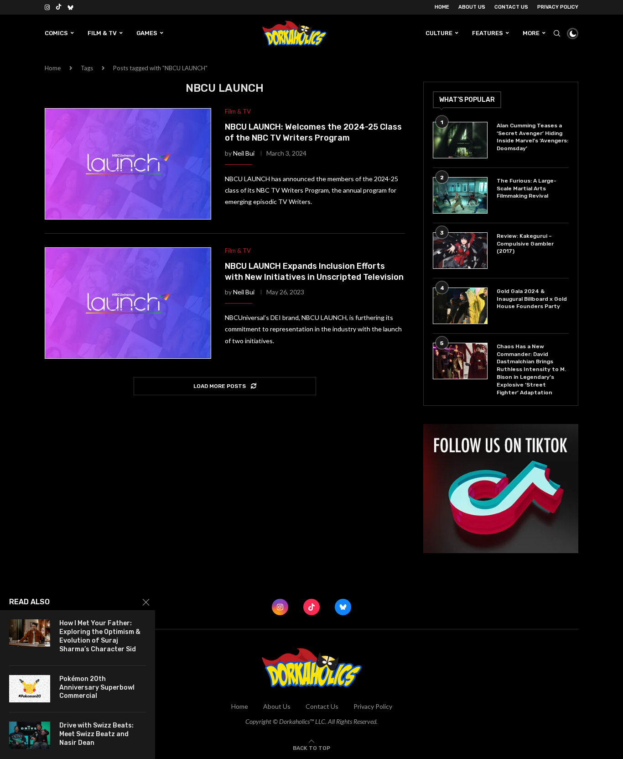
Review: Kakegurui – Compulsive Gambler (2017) (525, 244)
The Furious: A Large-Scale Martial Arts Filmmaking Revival (526, 188)
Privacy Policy (557, 7)
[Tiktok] (59, 7)
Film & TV (102, 33)
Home (442, 7)
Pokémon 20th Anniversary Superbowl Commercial (97, 687)
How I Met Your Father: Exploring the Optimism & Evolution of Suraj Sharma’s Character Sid (99, 636)
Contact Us (511, 7)
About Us (471, 7)
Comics (56, 33)
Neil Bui (243, 153)
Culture (439, 33)
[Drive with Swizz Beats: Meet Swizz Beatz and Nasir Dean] (29, 735)
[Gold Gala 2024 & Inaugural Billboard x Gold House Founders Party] (460, 306)
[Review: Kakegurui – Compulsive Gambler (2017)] (460, 250)
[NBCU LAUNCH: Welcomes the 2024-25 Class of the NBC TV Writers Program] (128, 164)
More (531, 33)
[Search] (556, 33)
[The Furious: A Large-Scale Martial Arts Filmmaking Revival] (460, 195)
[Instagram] (47, 7)
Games (146, 33)
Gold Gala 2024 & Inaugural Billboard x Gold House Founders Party (532, 299)
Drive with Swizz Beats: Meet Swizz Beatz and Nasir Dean (96, 734)
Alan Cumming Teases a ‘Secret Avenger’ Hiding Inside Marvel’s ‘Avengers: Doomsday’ (532, 137)
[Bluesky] (70, 7)
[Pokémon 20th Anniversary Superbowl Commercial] (29, 688)
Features (487, 33)
